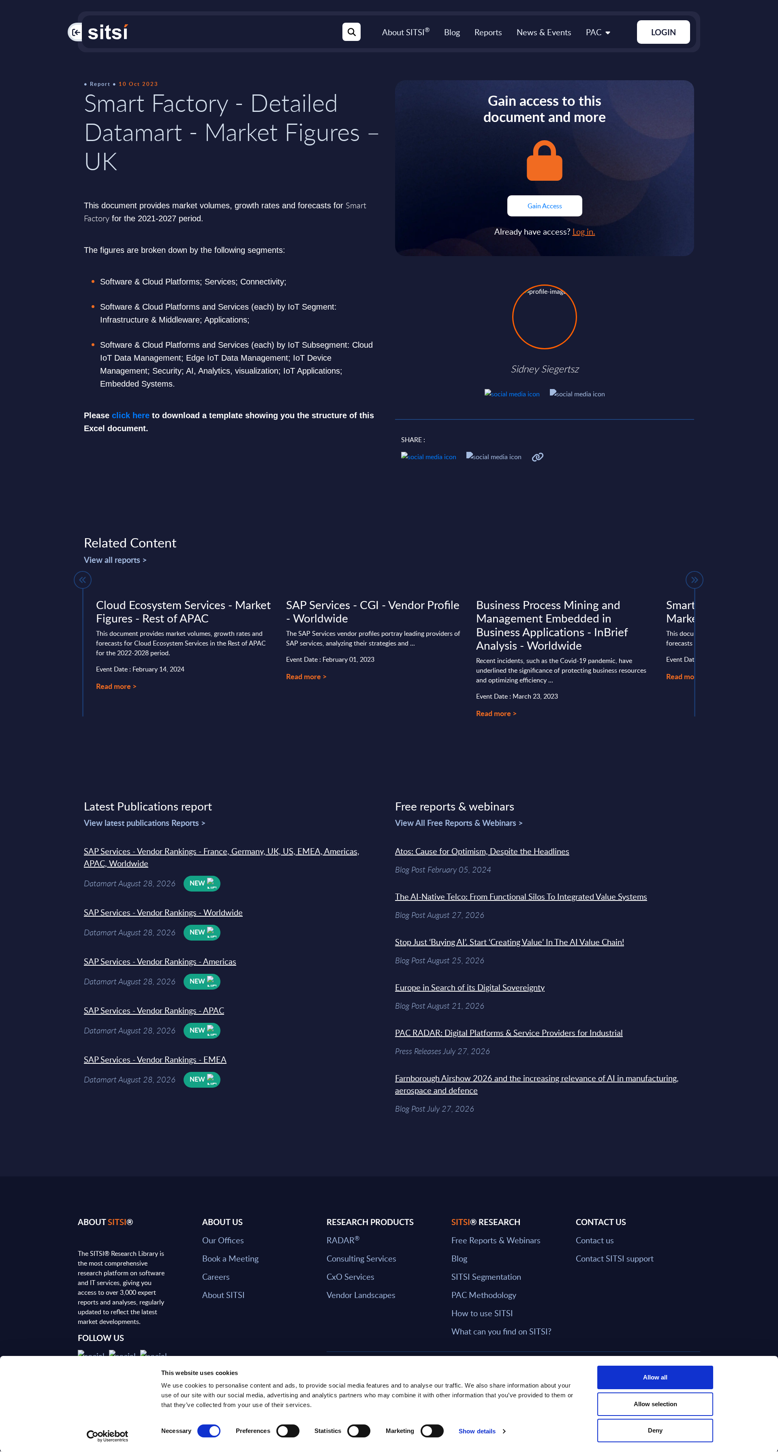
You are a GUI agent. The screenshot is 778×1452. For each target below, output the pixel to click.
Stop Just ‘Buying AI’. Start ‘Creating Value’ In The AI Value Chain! (509, 941)
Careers (216, 1276)
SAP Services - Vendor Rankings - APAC (154, 1010)
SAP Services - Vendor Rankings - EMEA (155, 1059)
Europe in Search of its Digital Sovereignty (470, 987)
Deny (655, 1430)
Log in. (584, 231)
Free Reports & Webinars (496, 1240)
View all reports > (115, 559)
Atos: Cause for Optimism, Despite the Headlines (482, 851)
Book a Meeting (230, 1258)
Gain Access (545, 205)
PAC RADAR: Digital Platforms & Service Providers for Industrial (509, 1032)
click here (131, 415)
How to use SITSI (482, 1313)
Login (663, 32)
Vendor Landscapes (361, 1294)
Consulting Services (361, 1258)
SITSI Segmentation (486, 1276)
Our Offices (223, 1240)
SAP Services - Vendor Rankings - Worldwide (163, 912)
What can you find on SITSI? (501, 1331)
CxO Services (350, 1276)
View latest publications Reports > (145, 822)
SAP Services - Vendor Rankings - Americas (160, 961)
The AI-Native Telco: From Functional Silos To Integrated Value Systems (521, 896)
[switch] (287, 1430)
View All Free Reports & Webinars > (459, 822)
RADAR (343, 1240)
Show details (477, 1431)
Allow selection (655, 1404)
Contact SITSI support (615, 1258)
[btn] (83, 580)
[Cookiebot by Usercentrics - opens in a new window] (107, 1436)
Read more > (116, 686)
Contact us (595, 1240)
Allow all (655, 1377)
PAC (593, 32)
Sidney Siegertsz (545, 368)
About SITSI (406, 32)
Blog (452, 32)
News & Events (544, 32)
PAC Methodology (483, 1294)
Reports (488, 32)
